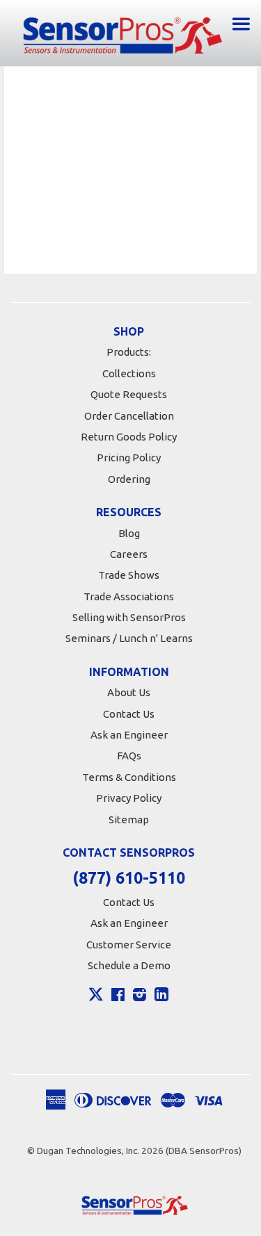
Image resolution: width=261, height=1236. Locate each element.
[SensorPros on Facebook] (118, 996)
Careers (129, 554)
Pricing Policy (129, 457)
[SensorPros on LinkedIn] (161, 996)
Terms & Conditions (129, 777)
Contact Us (129, 714)
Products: (128, 352)
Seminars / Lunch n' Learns (129, 638)
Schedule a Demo (129, 965)
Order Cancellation (129, 416)
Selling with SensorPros (129, 617)
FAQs (129, 755)
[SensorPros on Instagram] (139, 996)
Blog (129, 533)
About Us (128, 692)
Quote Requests (128, 394)
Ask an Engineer (129, 735)
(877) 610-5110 (128, 878)
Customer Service (128, 944)
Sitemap (129, 819)
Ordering (129, 479)
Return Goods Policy (129, 437)
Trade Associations (129, 596)
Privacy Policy (128, 798)
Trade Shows (128, 575)
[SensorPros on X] (96, 997)
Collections (129, 373)
